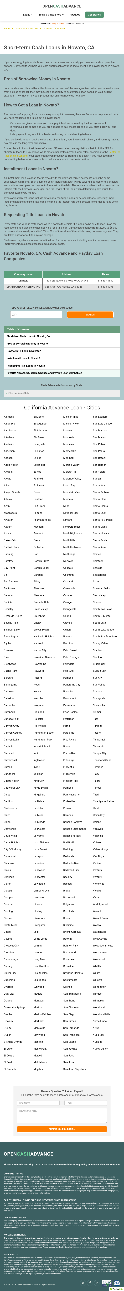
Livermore (39, 918)
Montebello (69, 451)
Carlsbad (9, 753)
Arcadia (8, 471)
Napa (66, 506)
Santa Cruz (99, 512)
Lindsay (38, 911)
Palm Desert (70, 650)
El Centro (9, 1055)
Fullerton (39, 547)
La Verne (39, 835)
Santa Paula (100, 540)
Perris (66, 725)
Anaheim (9, 444)
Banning (8, 554)
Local (36, 1164)
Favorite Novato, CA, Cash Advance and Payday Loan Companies (44, 372)
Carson (8, 767)
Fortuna (38, 512)
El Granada (10, 1069)
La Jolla (38, 808)
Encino (37, 457)
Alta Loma (10, 430)
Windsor (97, 993)
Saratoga (98, 561)
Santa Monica (101, 533)
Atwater (8, 519)
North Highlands (72, 533)
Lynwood (39, 986)
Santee (97, 554)
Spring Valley (100, 643)
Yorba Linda (100, 1021)
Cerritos (8, 801)
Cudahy (8, 966)
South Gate (99, 622)
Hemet (37, 691)
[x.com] (83, 1283)
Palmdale (68, 663)
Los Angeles (40, 973)
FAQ (26, 1164)
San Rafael (99, 457)
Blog (31, 1164)
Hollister (38, 718)
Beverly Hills (11, 622)
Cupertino (9, 979)
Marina (38, 1007)
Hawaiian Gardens (44, 657)
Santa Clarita (100, 506)
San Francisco (71, 1034)
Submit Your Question (62, 1129)
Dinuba (8, 1014)
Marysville (39, 1028)
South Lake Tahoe (103, 629)
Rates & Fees (57, 1164)
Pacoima (68, 643)
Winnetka (98, 1000)
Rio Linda (68, 911)
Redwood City (71, 870)
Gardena (38, 574)
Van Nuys (98, 856)
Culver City (10, 973)
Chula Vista (10, 835)
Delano (8, 1000)
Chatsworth (10, 808)
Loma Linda (40, 938)
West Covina (100, 938)
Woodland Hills (101, 1014)
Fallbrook (39, 485)
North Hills (69, 540)
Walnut (97, 911)
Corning (8, 911)
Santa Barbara (101, 492)
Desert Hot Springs (14, 1007)
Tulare (96, 780)
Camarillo (9, 705)
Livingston (40, 925)
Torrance (98, 767)
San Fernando (71, 1028)
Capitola (8, 746)
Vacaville (98, 828)
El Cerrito (9, 1062)
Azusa (7, 533)
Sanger (97, 478)
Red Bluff (68, 842)
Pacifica (67, 636)
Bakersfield (10, 540)
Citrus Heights (12, 842)
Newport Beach (72, 526)
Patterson (68, 718)
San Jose (68, 1055)
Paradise (68, 691)
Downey (8, 1021)
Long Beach (40, 959)
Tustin (96, 794)
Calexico (9, 698)
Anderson (9, 451)
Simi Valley (99, 595)
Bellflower (9, 588)
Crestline (9, 952)
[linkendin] (97, 1283)
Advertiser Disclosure (75, 24)
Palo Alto (68, 670)
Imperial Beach (42, 746)
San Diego (69, 1014)
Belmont (8, 595)
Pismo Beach (70, 753)
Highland (39, 712)
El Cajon (8, 1048)
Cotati (7, 931)
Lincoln (38, 904)
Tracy (96, 773)
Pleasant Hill (70, 780)
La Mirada (39, 822)
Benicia (8, 602)
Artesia (8, 499)
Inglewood (39, 760)
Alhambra (9, 423)
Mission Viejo (71, 423)
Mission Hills (70, 416)
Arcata (7, 478)
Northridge (69, 554)
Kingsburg (39, 794)
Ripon (66, 918)
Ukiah (96, 808)
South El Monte (101, 616)
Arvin (7, 506)
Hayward (39, 670)
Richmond (69, 897)
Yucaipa (97, 1041)
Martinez (39, 1021)
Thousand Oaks (102, 760)
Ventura (97, 870)
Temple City (99, 753)
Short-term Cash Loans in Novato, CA (28, 336)
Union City (99, 815)
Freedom (39, 526)
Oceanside (69, 588)
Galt (36, 554)
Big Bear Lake (12, 629)
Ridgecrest (69, 904)
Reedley (67, 877)
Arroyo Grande (12, 492)
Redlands (68, 856)
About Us (75, 14)
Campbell (9, 712)
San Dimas (69, 1021)
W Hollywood (100, 904)
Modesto (68, 430)
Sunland (98, 691)
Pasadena (69, 705)
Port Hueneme (71, 794)
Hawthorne (40, 663)
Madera (38, 993)
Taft (95, 718)
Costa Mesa (10, 925)
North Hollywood (72, 547)
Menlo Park (40, 1048)
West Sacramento (103, 945)
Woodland (99, 1007)
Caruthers (9, 773)
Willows (97, 979)
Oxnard (67, 629)
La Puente (39, 828)
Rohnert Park (70, 945)
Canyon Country (13, 732)
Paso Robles (70, 712)
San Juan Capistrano (75, 1069)
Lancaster (39, 877)
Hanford (38, 643)
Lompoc (38, 952)
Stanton (97, 650)
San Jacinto (70, 1048)
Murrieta (68, 499)
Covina (8, 938)
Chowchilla (10, 828)
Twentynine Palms (103, 801)
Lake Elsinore (41, 842)
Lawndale (39, 883)
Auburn (8, 526)
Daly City (9, 993)
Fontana (38, 499)
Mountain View (71, 492)
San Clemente (71, 1007)
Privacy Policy (80, 1164)
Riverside (68, 925)
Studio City (99, 663)
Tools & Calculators (50, 14)
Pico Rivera (69, 739)
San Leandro (100, 416)
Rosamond (69, 952)
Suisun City (99, 670)
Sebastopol (99, 574)
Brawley (8, 650)
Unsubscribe (113, 1164)
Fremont (38, 533)
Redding (68, 849)
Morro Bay (69, 485)
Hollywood (40, 725)
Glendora (39, 595)
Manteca (39, 1000)
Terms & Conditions (97, 1164)
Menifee (38, 1041)
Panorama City (71, 684)
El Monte (39, 416)
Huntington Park (43, 739)
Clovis (7, 870)
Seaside (97, 567)
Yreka (96, 1028)
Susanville (99, 705)
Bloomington (11, 636)
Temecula (98, 746)
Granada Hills (41, 602)
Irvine (37, 767)
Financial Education (14, 1164)
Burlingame (10, 684)
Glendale (39, 588)
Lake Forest (40, 849)
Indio (36, 753)
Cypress (8, 986)
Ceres (7, 794)
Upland (97, 822)
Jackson (38, 773)
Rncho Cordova (72, 931)
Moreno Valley (71, 464)
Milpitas (38, 1069)
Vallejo (97, 842)
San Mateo (99, 437)
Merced (38, 1055)
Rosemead (69, 959)
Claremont (10, 856)
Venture (97, 877)
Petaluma (68, 732)
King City (39, 780)
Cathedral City (12, 787)
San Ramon (99, 464)
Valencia (98, 835)
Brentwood (10, 663)
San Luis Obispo (102, 423)
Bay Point (9, 567)
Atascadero (10, 512)
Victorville (98, 883)
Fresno (37, 540)
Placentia (68, 767)
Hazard (38, 677)
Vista (96, 897)
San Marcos (100, 430)
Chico (7, 815)
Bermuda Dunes (13, 616)
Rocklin (67, 938)
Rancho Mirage (72, 835)
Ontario (67, 595)
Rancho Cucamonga (75, 828)
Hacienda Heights (44, 636)
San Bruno (69, 1000)
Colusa (8, 890)
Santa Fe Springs (103, 519)
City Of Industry (12, 849)
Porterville (69, 801)
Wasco (97, 925)
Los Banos (40, 979)
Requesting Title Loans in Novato (26, 365)
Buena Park (10, 670)
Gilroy (37, 581)
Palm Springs (71, 657)
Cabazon (9, 691)
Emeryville (39, 444)
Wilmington (99, 986)
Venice (97, 863)
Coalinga (9, 877)
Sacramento (70, 979)
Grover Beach (41, 629)
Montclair (68, 444)
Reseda (67, 883)
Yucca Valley (100, 1048)
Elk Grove (39, 437)
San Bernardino (72, 993)
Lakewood (39, 870)
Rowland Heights (73, 973)
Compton (9, 897)
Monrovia (68, 437)
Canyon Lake (11, 739)
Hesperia (39, 705)
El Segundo (40, 423)
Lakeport (39, 856)
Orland (67, 616)
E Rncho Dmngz (13, 1041)
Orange (67, 602)
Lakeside (39, 863)
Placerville (69, 773)
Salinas (67, 986)
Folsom (38, 492)
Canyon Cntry (11, 725)
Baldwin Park (11, 547)
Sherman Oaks (101, 588)
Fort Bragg (40, 506)
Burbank (8, 677)
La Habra (39, 801)
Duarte (7, 1028)
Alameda (9, 416)
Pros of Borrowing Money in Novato (27, 343)
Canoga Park (11, 718)
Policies (68, 1164)
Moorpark (68, 457)
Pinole (66, 746)
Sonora (97, 602)
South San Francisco (105, 636)
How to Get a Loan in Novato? (24, 351)
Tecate (97, 732)
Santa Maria (100, 526)
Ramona (68, 815)
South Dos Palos (102, 609)
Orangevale (69, 609)
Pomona (68, 787)
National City (70, 512)
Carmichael (10, 760)
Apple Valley (11, 464)
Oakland (68, 581)
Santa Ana (99, 485)
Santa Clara (99, 499)
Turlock (97, 787)
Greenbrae (39, 616)
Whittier (97, 966)
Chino (7, 822)
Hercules (38, 698)
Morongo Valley (72, 478)
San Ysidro (99, 471)
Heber (37, 684)
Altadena (9, 437)
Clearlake (9, 863)
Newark (67, 519)
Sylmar (97, 712)
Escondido (40, 464)
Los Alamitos (41, 966)
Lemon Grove (41, 890)
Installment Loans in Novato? (23, 358)
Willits (96, 973)
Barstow (8, 561)
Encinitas (39, 451)
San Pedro (99, 451)
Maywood (39, 1034)
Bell (6, 574)
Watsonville (99, 931)
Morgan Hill (70, 471)
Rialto (66, 890)
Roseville (68, 966)
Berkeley (8, 609)
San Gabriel (70, 1041)
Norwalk (68, 561)
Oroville (67, 622)
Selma (96, 581)
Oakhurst (68, 574)
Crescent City (11, 945)
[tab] (62, 393)
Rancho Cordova (72, 822)
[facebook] (90, 1283)
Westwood (99, 959)
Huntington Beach (44, 732)
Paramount (69, 698)
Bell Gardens (11, 581)
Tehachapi (99, 739)
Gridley (37, 622)
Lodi (36, 931)
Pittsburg (68, 760)
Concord (8, 904)
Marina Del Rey (42, 1014)
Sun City (98, 677)
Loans (26, 14)
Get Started (94, 14)
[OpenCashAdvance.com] (62, 6)
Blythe (7, 643)
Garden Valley (41, 567)
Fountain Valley (42, 519)
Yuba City (98, 1034)
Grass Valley (41, 609)
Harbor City (40, 650)
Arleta (7, 485)
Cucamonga (11, 959)
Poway (67, 808)
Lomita (38, 945)
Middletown (40, 1062)
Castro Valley (11, 780)
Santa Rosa (99, 547)
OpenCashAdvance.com (27, 1285)
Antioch (8, 457)
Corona (8, 918)
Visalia (97, 890)
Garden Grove (41, 561)
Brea (6, 657)
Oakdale (68, 567)
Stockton (98, 657)
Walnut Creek (100, 918)
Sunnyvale (99, 698)
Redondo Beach (72, 863)
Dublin (7, 1034)
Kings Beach (41, 787)
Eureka (37, 471)
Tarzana (97, 725)
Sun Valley (99, 684)
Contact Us (45, 1164)
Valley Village (100, 849)
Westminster (100, 952)
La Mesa (38, 815)
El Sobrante (40, 430)
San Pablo (99, 444)
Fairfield (38, 478)
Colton (7, 883)
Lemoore (39, 897)
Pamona (68, 677)
